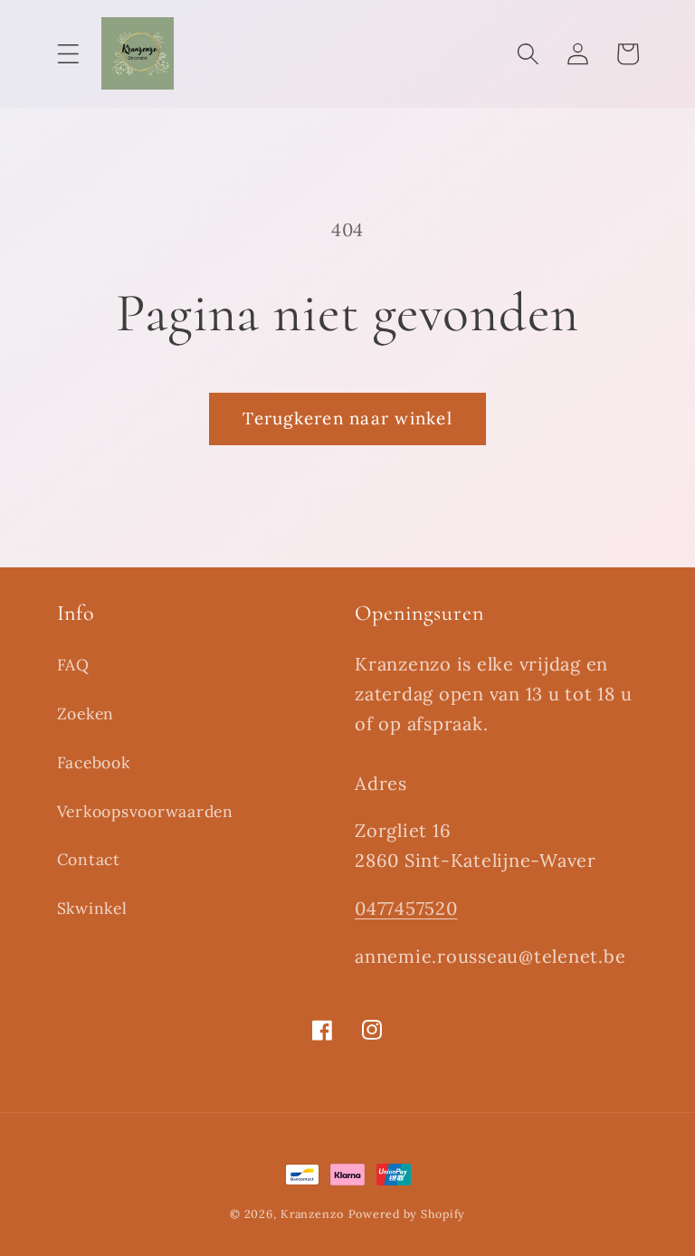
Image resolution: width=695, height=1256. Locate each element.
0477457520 (406, 908)
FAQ (73, 664)
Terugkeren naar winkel (347, 418)
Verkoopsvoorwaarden (145, 811)
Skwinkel (92, 908)
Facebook (93, 762)
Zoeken (86, 713)
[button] (68, 54)
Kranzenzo (312, 1213)
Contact (88, 859)
